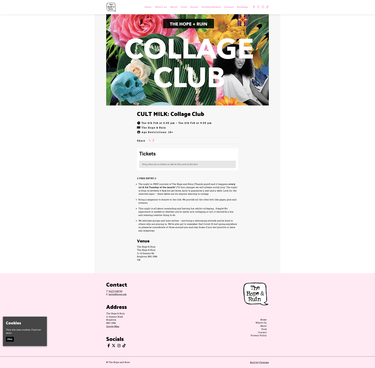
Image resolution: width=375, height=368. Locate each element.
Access (194, 7)
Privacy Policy (258, 335)
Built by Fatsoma (259, 362)
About (263, 325)
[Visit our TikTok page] (267, 7)
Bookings (242, 7)
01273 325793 (115, 291)
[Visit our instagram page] (262, 7)
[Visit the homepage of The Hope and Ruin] (111, 7)
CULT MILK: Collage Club (170, 114)
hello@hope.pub (118, 294)
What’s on (161, 7)
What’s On (261, 322)
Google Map (112, 326)
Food (184, 7)
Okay (9, 339)
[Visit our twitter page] (257, 7)
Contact (228, 7)
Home (147, 7)
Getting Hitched (211, 7)
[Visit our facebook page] (253, 7)
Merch (173, 7)
